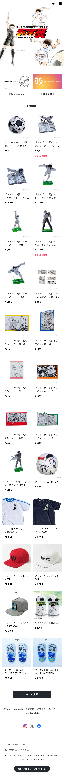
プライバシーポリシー (15, 744)
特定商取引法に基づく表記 (17, 750)
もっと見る (32, 694)
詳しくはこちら (17, 93)
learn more (47, 93)
